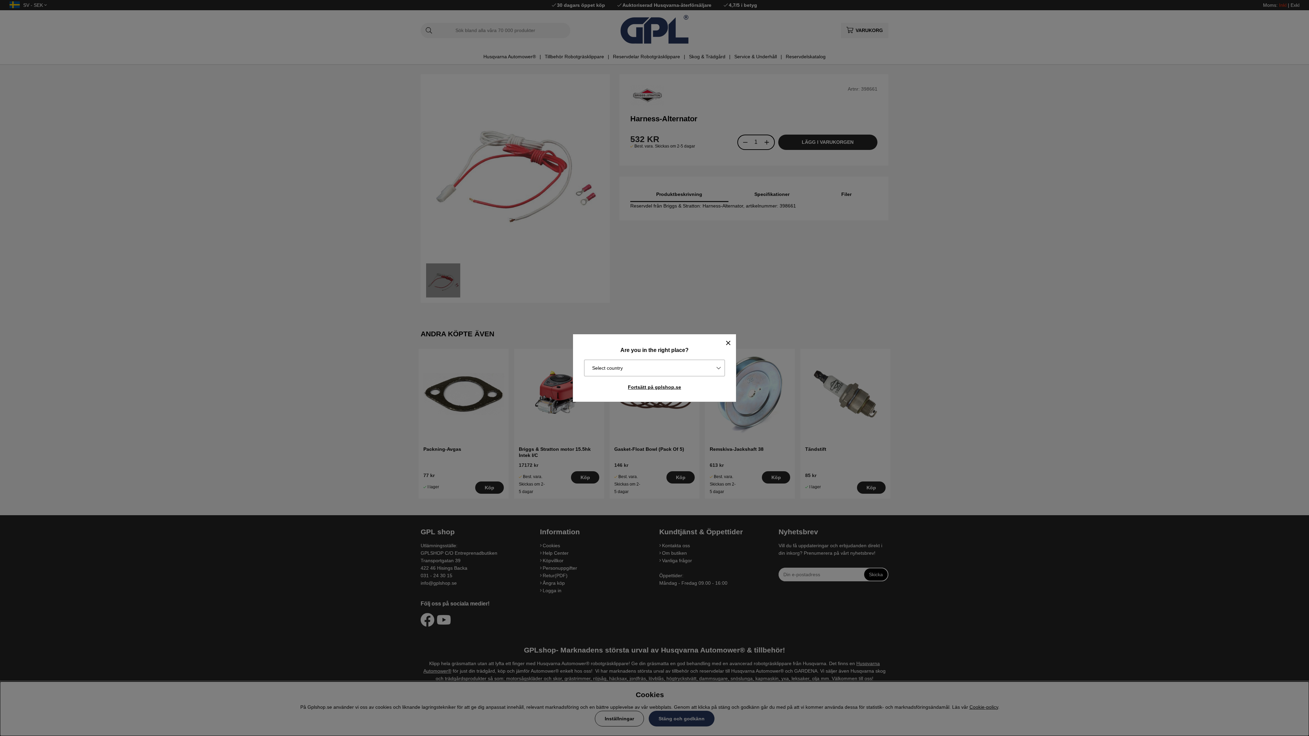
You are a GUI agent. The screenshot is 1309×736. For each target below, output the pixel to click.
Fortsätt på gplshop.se (654, 387)
